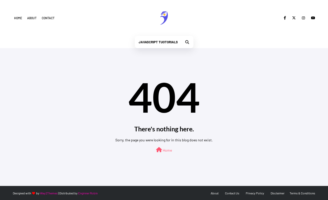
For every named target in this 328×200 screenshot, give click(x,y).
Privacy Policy (255, 193)
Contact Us (232, 193)
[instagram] (303, 18)
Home (18, 18)
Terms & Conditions (302, 193)
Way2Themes (49, 193)
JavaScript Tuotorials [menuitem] (158, 42)
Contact (48, 18)
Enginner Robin (88, 193)
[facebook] (285, 18)
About (32, 18)
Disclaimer (277, 193)
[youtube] (312, 18)
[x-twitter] (294, 18)
